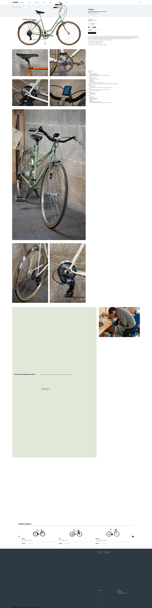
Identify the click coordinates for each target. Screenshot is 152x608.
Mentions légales (119, 591)
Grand (96, 23)
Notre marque (37, 2)
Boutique (22, 2)
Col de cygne (90, 20)
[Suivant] (133, 536)
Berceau (95, 20)
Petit (89, 23)
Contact (50, 2)
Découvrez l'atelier (45, 420)
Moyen (93, 23)
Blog (44, 2)
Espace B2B (119, 590)
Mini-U (100, 597)
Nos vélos (100, 590)
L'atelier (29, 2)
